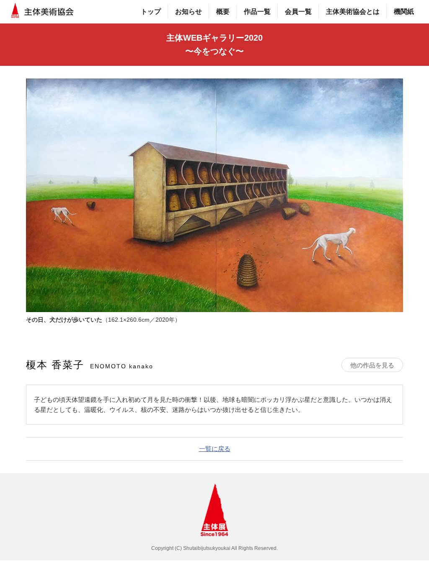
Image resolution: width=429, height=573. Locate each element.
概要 (223, 11)
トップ (151, 11)
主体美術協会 (43, 11)
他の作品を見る (372, 365)
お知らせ (188, 11)
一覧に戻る (214, 448)
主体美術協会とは (353, 11)
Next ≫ (407, 295)
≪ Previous (21, 295)
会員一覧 (298, 11)
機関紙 (404, 11)
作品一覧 (257, 11)
